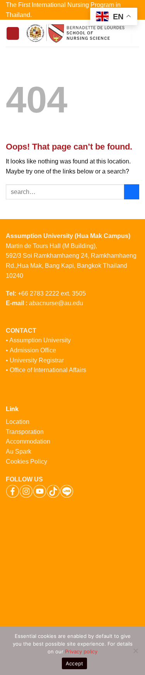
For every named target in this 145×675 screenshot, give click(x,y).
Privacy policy (81, 651)
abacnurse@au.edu (56, 303)
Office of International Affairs (48, 370)
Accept (75, 663)
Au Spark (18, 451)
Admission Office (33, 350)
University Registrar (37, 360)
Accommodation (29, 441)
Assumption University (40, 340)
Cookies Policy (26, 461)
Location (17, 421)
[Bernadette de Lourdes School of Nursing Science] (79, 33)
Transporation (25, 431)
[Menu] (13, 33)
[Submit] (131, 191)
